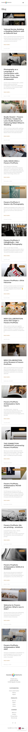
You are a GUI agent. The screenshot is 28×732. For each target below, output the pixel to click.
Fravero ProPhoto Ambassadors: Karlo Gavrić (12, 404)
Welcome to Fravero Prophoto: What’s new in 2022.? (14, 607)
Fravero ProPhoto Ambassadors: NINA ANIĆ (12, 647)
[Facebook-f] (13, 723)
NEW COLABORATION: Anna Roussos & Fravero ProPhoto (13, 362)
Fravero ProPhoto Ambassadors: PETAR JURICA (12, 485)
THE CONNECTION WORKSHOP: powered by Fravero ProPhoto (14, 445)
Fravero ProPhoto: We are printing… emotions (13, 526)
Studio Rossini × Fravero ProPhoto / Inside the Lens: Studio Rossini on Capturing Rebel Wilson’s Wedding (14, 121)
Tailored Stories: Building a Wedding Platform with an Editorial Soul (14, 31)
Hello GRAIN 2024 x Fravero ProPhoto (11, 162)
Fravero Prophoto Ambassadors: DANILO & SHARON (14, 567)
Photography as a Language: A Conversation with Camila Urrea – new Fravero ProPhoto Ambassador (11, 74)
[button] (23, 2)
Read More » (7, 44)
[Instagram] (15, 723)
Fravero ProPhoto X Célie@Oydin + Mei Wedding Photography (13, 242)
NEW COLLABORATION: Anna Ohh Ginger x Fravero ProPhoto (13, 320)
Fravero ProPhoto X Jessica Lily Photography (14, 203)
